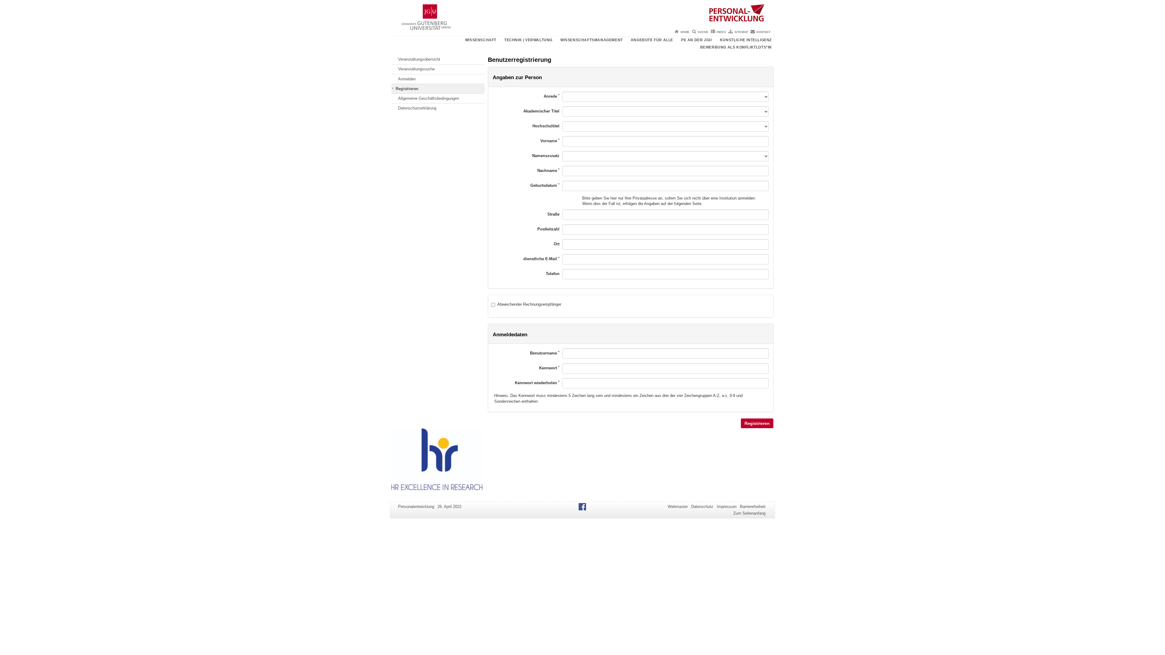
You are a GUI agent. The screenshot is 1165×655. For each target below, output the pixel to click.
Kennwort (549, 367)
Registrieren (407, 88)
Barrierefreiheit (752, 506)
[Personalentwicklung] (582, 13)
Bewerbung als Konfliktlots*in (736, 47)
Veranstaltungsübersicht (419, 59)
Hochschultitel (545, 126)
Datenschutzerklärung (417, 108)
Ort (556, 244)
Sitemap (741, 32)
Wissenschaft (480, 40)
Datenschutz (702, 506)
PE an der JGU (696, 40)
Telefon (552, 273)
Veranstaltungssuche (416, 69)
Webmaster (678, 506)
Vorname (549, 140)
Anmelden (407, 79)
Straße (553, 214)
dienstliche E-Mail (541, 258)
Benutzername (544, 352)
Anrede (551, 96)
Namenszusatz (545, 155)
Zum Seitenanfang (749, 513)
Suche (703, 32)
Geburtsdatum (544, 185)
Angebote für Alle (652, 40)
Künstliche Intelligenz (746, 40)
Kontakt (763, 32)
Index (721, 32)
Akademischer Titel (541, 111)
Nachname (548, 170)
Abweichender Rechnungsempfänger (529, 304)
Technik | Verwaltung (528, 40)
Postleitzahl (548, 229)
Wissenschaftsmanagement (591, 40)
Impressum (727, 506)
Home (685, 32)
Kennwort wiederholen (537, 382)
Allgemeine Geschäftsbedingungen (428, 98)
